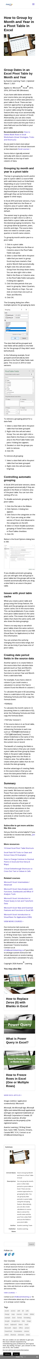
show (28, 1335)
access (13, 1311)
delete (32, 1314)
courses (19, 1314)
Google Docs (16, 1321)
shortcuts (21, 1335)
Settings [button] (7, 1354)
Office (21, 1328)
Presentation (18, 1331)
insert (6, 1324)
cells (27, 1311)
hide (23, 1321)
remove (26, 1331)
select (6, 1335)
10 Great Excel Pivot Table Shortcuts (19, 848)
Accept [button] (16, 1354)
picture (27, 1328)
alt (23, 1311)
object (15, 1328)
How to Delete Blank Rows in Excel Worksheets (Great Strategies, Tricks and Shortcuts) (19, 136)
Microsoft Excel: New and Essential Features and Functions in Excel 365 (18, 909)
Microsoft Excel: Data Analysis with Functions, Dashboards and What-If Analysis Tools (18, 891)
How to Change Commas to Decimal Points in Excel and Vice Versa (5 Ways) (19, 862)
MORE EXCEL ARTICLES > (13, 1095)
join (33, 834)
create (26, 1314)
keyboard (13, 1324)
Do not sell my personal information (16, 1350)
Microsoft (8, 1328)
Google (7, 1321)
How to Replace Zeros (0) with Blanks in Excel (17, 1002)
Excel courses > (24, 149)
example (7, 1318)
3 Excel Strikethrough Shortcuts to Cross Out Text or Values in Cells (18, 869)
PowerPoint (8, 1331)
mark (26, 1324)
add (18, 1311)
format (19, 1318)
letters (21, 1324)
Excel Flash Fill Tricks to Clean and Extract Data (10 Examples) (18, 853)
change (7, 1314)
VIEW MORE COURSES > (13, 921)
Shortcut (13, 1335)
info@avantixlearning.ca (14, 950)
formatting (27, 1318)
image (29, 1321)
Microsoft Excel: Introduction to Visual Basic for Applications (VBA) (18, 915)
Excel (13, 1318)
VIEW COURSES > (10, 1293)
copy (13, 1314)
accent (7, 1311)
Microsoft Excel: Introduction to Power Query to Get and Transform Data (18, 901)
